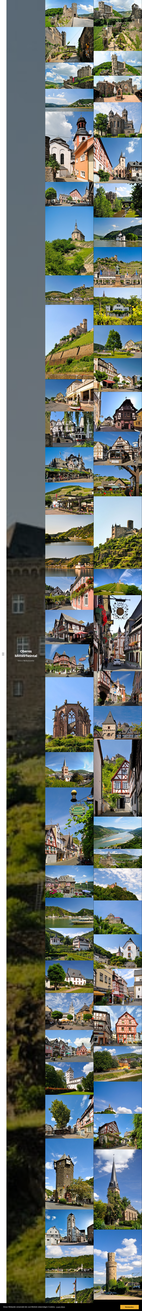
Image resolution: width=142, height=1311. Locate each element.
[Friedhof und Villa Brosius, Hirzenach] (69, 976)
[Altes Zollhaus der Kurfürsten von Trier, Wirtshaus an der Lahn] (118, 1064)
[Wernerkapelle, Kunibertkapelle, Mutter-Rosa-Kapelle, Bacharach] (69, 714)
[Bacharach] (69, 593)
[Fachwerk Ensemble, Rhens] (69, 1046)
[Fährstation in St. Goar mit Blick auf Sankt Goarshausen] (69, 1294)
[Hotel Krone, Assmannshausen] (69, 464)
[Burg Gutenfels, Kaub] (118, 267)
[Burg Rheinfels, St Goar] (118, 917)
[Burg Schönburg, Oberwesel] (118, 884)
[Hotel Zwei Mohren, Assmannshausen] (69, 395)
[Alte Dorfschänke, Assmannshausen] (118, 412)
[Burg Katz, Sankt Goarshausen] (118, 532)
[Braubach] (69, 1117)
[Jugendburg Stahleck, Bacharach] (118, 858)
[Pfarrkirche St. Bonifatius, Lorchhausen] (69, 240)
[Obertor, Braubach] (69, 1174)
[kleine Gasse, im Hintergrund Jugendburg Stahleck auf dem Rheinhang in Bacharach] (118, 778)
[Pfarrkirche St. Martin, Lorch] (118, 160)
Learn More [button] (60, 1307)
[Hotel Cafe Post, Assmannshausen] (118, 341)
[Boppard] (118, 1026)
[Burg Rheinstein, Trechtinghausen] (69, 13)
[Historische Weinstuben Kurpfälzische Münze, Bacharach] (69, 627)
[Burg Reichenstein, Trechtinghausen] (118, 89)
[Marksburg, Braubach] (118, 1098)
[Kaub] (69, 290)
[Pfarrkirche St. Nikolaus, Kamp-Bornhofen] (69, 1227)
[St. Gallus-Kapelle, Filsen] (118, 1189)
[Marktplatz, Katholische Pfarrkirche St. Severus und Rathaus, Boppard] (69, 1011)
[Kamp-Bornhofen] (69, 1262)
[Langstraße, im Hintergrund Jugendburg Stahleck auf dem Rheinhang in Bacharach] (118, 723)
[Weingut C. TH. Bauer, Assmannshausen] (118, 480)
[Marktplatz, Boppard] (118, 987)
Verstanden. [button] (129, 1307)
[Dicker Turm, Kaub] (118, 375)
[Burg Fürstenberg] (118, 582)
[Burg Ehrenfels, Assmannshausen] (69, 342)
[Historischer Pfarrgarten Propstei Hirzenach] (69, 944)
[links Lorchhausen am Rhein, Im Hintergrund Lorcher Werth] (118, 833)
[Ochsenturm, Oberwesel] (118, 1265)
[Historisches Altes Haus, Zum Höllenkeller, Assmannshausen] (69, 429)
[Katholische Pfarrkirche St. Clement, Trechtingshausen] (69, 147)
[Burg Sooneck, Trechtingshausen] (69, 75)
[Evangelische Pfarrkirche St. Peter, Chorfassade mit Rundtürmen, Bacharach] (118, 688)
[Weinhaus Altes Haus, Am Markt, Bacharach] (69, 660)
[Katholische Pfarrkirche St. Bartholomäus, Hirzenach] (118, 951)
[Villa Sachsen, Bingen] (118, 306)
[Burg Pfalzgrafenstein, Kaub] (118, 232)
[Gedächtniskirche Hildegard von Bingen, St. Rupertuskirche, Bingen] (118, 120)
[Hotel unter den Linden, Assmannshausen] (69, 498)
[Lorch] (69, 100)
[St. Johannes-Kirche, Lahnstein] (69, 1078)
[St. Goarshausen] (69, 913)
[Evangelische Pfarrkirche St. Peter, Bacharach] (118, 633)
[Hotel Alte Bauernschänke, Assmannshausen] (118, 448)
